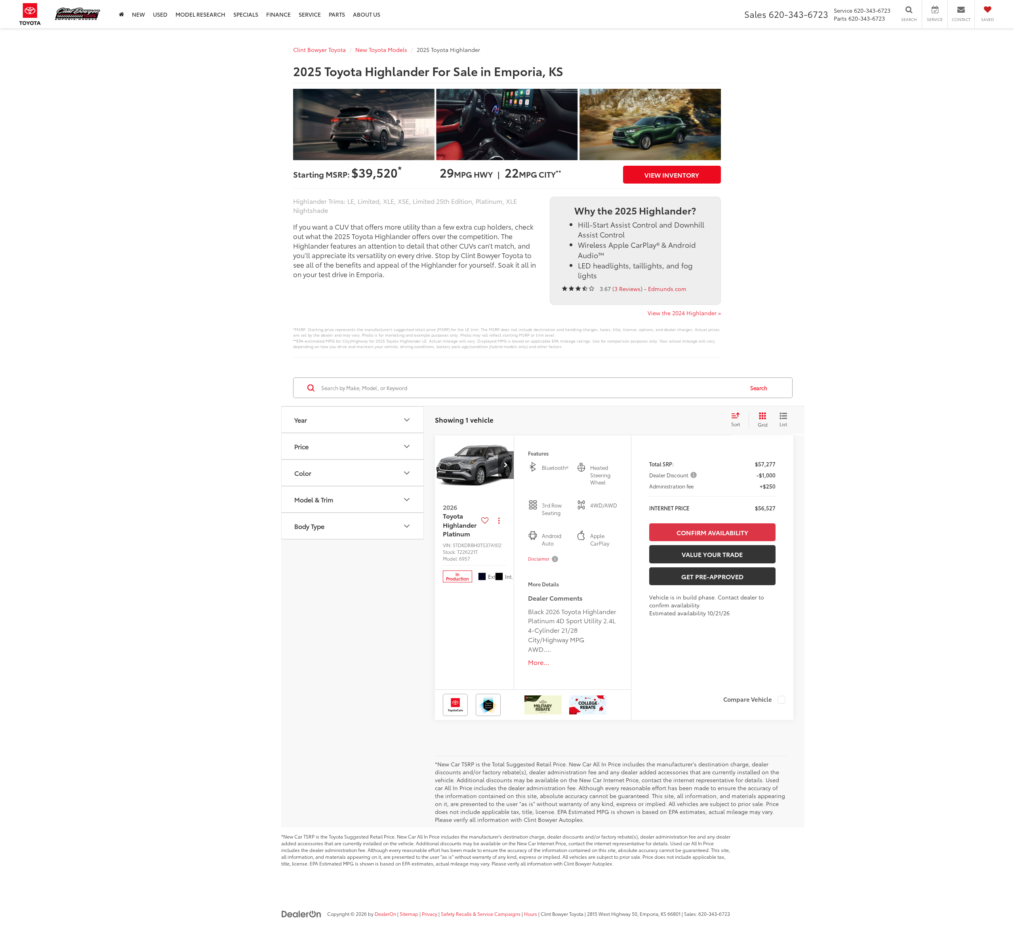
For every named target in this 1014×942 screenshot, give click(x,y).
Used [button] (160, 14)
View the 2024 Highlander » (684, 313)
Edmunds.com (667, 289)
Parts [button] (337, 14)
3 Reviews (627, 289)
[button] (506, 465)
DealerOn (385, 913)
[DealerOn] (301, 913)
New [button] (138, 14)
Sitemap (409, 913)
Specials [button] (245, 14)
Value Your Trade (712, 554)
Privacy (429, 913)
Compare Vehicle (747, 700)
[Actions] (499, 520)
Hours (530, 913)
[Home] (121, 14)
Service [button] (310, 14)
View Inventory (671, 174)
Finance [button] (278, 14)
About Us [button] (366, 14)
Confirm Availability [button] (712, 532)
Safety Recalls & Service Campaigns (480, 913)
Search (758, 387)
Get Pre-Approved (712, 576)
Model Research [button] (200, 14)
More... (538, 662)
